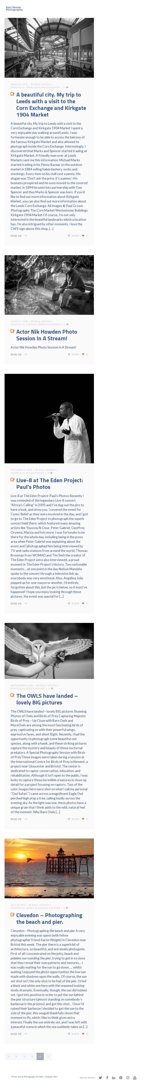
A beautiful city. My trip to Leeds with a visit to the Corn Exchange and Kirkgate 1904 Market (51, 104)
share (75, 235)
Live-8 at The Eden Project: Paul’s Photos (49, 483)
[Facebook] (107, 1077)
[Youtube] (134, 1077)
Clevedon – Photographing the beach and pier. (49, 918)
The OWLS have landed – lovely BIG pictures (47, 699)
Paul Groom (42, 84)
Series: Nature (35, 688)
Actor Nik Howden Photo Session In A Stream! (46, 335)
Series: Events (35, 473)
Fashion (31, 324)
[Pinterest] (120, 1077)
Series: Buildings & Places (43, 87)
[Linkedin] (113, 1077)
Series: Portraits (49, 324)
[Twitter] (100, 1077)
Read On (16, 235)
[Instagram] (127, 1077)
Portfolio (18, 87)
